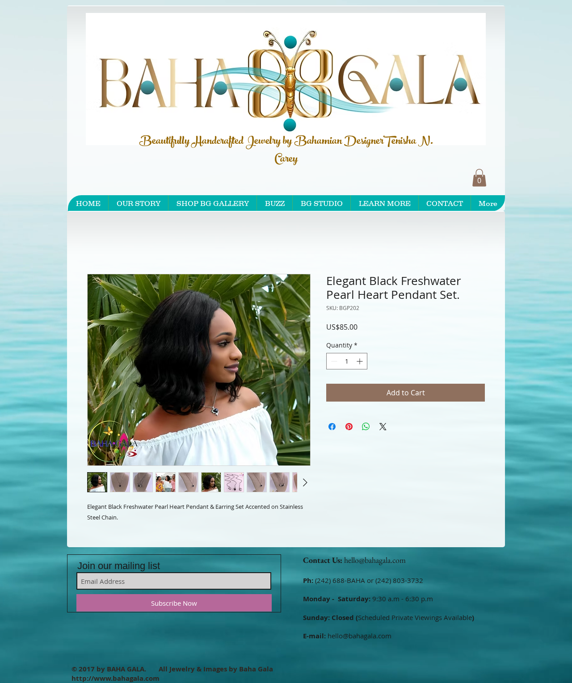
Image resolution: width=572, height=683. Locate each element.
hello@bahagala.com (375, 562)
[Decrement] (333, 363)
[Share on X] (383, 428)
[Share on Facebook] (332, 428)
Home (97, 243)
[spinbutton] (347, 363)
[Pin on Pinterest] (349, 428)
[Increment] (360, 363)
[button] (479, 177)
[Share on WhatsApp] (366, 428)
